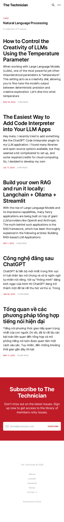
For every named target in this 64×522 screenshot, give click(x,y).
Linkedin (32, 478)
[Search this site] (53, 5)
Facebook (32, 483)
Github (32, 474)
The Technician (15, 5)
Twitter (32, 487)
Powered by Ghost (32, 501)
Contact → (32, 492)
